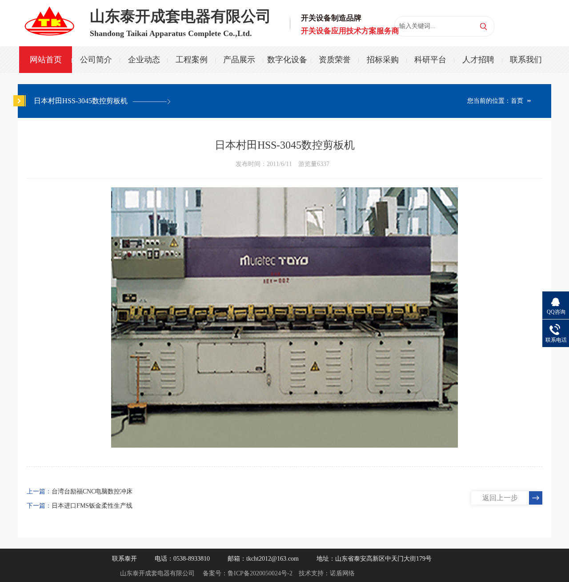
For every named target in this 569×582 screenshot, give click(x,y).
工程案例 (192, 59)
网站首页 (46, 59)
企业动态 (144, 59)
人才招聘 (478, 59)
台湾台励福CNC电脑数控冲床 (92, 491)
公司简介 (96, 59)
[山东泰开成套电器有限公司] (49, 17)
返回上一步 (500, 497)
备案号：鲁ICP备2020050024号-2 (248, 573)
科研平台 (430, 59)
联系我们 (526, 59)
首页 (517, 100)
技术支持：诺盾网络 (327, 573)
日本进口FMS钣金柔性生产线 (92, 505)
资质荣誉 (335, 59)
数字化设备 (287, 59)
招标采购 (383, 59)
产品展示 (239, 59)
